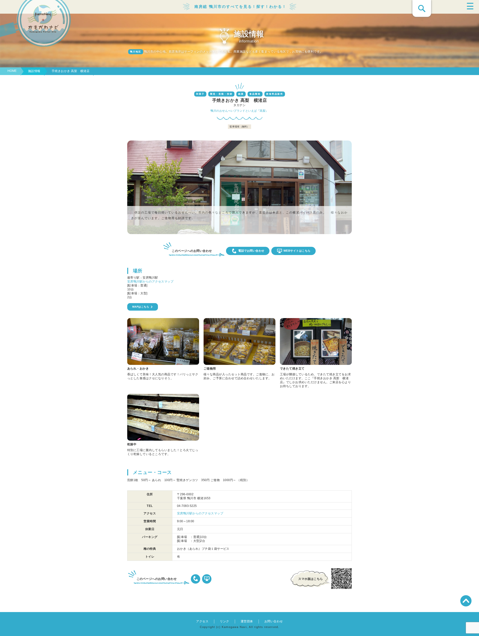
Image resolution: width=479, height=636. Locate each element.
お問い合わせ (273, 621)
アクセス (202, 621)
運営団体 (247, 621)
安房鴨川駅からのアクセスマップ (150, 281)
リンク (224, 621)
